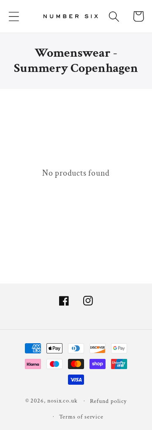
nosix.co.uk (62, 401)
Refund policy (108, 401)
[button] (14, 16)
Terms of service (81, 417)
